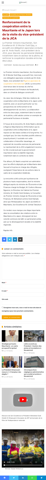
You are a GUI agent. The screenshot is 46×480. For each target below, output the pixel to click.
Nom (4, 282)
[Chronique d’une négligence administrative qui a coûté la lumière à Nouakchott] (34, 362)
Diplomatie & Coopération (11, 18)
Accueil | (13, 10)
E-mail (5, 291)
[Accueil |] (23, 2)
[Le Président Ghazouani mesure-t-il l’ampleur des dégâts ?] (12, 362)
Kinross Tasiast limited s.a (14, 469)
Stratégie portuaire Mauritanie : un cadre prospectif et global (10, 346)
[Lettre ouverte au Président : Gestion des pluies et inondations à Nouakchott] (34, 336)
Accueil (6, 10)
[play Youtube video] (23, 400)
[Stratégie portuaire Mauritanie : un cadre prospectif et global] (12, 336)
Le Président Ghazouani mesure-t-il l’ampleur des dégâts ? (11, 372)
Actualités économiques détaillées (21, 14)
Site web (5, 299)
